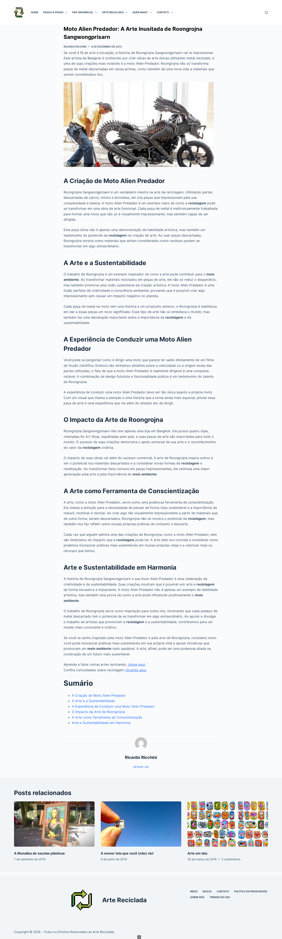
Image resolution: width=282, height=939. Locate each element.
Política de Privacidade (250, 891)
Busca (207, 891)
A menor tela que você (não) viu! (127, 853)
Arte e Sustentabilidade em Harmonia (101, 723)
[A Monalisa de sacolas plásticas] (54, 824)
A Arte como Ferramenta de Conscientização (107, 717)
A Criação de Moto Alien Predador (99, 695)
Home (34, 12)
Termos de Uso (220, 897)
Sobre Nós (197, 897)
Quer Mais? (140, 12)
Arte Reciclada (113, 12)
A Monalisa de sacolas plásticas (39, 853)
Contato (163, 12)
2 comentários (230, 859)
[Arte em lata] (227, 824)
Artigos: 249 (141, 766)
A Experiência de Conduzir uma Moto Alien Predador (113, 706)
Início (194, 891)
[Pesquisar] (266, 12)
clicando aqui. (136, 670)
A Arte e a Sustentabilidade (93, 701)
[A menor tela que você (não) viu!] (141, 824)
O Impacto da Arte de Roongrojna (98, 712)
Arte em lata (197, 853)
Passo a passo (53, 12)
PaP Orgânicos (82, 12)
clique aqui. (137, 664)
